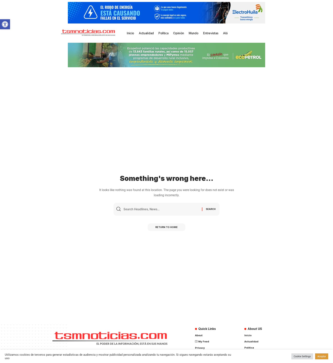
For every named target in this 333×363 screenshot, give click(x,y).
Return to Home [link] (166, 227)
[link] (5, 24)
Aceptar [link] (321, 356)
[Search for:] (161, 209)
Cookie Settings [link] (302, 356)
